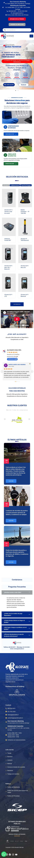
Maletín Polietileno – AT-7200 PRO (25, 211)
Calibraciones (15, 185)
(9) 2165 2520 (26, 647)
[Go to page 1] (15, 381)
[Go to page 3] (18, 381)
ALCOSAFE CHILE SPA (14, 350)
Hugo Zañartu (12, 364)
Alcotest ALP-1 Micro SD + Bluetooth (8, 267)
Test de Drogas (26, 185)
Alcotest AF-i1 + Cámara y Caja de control (8, 211)
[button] (1, 64)
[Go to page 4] (19, 381)
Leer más (11, 481)
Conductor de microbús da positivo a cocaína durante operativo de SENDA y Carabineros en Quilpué (17, 512)
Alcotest (5, 185)
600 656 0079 (12, 647)
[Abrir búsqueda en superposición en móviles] (17, 30)
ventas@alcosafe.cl (19, 648)
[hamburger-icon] (31, 36)
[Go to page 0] (14, 381)
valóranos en (11, 359)
